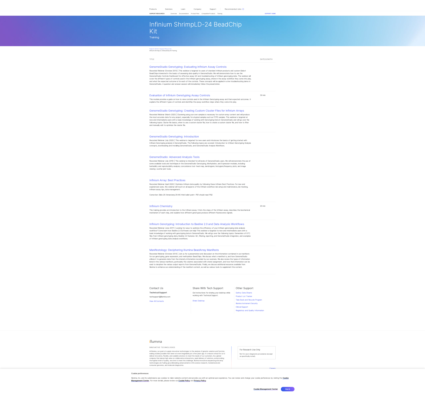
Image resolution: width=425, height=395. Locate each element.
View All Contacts (156, 301)
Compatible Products (208, 13)
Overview (174, 13)
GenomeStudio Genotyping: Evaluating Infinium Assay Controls (188, 66)
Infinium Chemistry (160, 206)
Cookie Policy (184, 381)
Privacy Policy (200, 381)
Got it (287, 389)
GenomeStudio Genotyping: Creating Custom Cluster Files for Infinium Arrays (196, 110)
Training (219, 13)
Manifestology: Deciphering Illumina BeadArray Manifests (184, 250)
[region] (212, 382)
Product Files (195, 13)
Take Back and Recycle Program (249, 300)
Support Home (270, 13)
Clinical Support (242, 307)
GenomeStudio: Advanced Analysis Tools (174, 157)
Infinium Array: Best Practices (167, 180)
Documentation (184, 13)
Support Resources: (166, 49)
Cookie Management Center (266, 389)
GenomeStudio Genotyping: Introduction (174, 136)
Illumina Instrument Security (247, 303)
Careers (272, 368)
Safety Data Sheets (244, 293)
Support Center (154, 49)
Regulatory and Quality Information (250, 310)
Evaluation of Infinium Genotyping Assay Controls (179, 95)
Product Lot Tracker (244, 296)
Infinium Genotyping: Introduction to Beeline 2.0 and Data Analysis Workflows (196, 224)
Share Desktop (199, 301)
